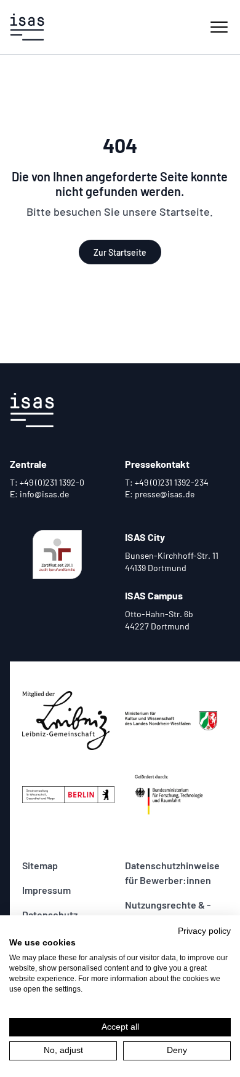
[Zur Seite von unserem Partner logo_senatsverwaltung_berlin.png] (68, 794)
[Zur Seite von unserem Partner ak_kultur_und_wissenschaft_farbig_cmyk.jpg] (171, 720)
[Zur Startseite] (27, 27)
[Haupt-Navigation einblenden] (219, 27)
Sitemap (40, 865)
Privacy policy (204, 931)
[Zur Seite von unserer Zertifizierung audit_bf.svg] (57, 554)
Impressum (46, 890)
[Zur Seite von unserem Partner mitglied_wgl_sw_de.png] (68, 720)
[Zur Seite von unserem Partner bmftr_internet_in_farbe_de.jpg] (171, 794)
